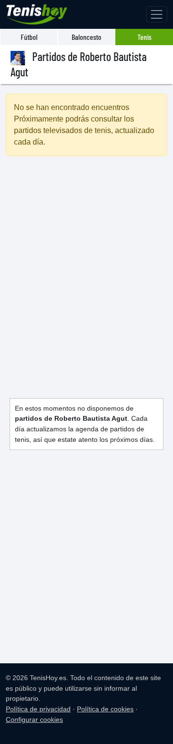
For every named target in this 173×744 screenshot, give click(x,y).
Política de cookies (105, 709)
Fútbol (29, 36)
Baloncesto (86, 36)
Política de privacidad (38, 709)
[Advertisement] (86, 265)
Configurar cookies (34, 719)
